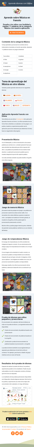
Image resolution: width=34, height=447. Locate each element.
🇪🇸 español (17, 95)
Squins (29, 429)
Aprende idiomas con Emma (20, 3)
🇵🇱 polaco (18, 100)
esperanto (26, 105)
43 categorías (19, 119)
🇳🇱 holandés (7, 100)
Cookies (13, 429)
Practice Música (18, 32)
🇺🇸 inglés (16, 105)
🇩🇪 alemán (6, 95)
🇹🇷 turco (6, 105)
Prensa (24, 427)
